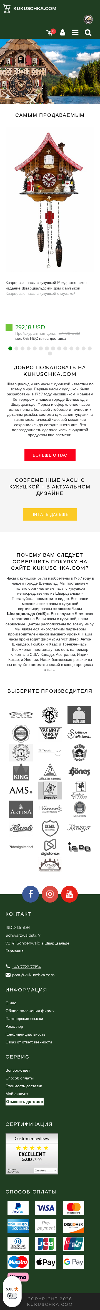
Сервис (17, 1057)
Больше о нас (50, 455)
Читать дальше (50, 514)
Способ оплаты (20, 1078)
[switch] (12, 1296)
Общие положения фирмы (30, 1010)
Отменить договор (24, 1101)
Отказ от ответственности (29, 1042)
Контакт (18, 914)
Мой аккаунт (17, 1093)
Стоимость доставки (24, 1085)
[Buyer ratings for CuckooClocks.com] (32, 1155)
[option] (50, 234)
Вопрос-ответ (18, 1070)
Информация (26, 990)
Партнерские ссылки (24, 1018)
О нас (11, 1002)
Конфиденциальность (25, 1034)
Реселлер (14, 1026)
